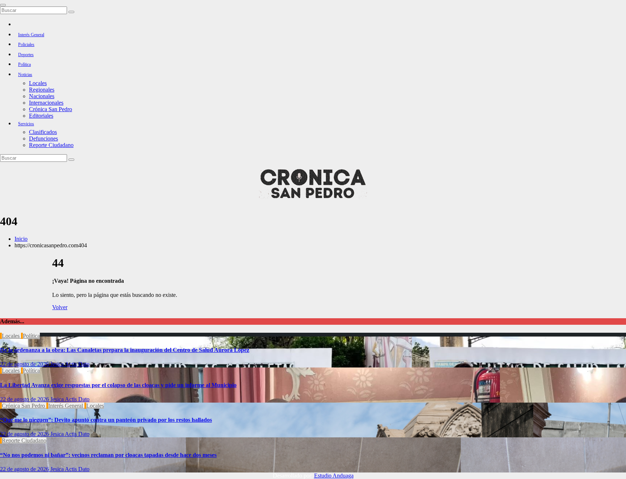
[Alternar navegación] (3, 5)
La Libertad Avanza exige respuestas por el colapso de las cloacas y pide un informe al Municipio (118, 385)
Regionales (41, 90)
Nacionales (41, 96)
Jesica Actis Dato (69, 364)
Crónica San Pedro (50, 109)
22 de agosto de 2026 (25, 364)
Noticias (25, 74)
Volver (59, 307)
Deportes (26, 54)
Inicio (21, 239)
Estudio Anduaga (334, 475)
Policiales (26, 44)
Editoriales (41, 116)
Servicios (26, 123)
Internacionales (46, 103)
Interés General (31, 34)
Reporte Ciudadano (51, 145)
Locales (38, 83)
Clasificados (43, 132)
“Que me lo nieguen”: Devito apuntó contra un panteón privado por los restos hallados (106, 420)
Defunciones (43, 138)
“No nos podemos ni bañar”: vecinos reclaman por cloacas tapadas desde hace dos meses (108, 455)
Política (24, 64)
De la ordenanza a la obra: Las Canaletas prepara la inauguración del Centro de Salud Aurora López (124, 350)
